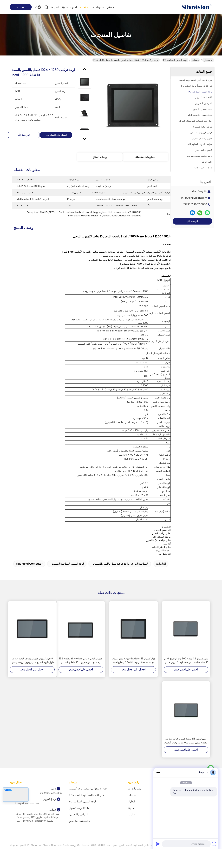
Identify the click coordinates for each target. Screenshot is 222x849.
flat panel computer (29, 564)
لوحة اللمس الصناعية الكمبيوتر (67, 564)
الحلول (74, 7)
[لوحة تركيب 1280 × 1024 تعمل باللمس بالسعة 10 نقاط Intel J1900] (132, 105)
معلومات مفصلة (145, 157)
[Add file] (214, 843)
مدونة (65, 7)
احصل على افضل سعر (56, 135)
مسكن (110, 7)
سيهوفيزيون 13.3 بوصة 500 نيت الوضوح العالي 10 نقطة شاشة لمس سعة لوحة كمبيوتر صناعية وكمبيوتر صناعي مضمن (186, 660)
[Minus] (158, 772)
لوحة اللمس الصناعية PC (175, 60)
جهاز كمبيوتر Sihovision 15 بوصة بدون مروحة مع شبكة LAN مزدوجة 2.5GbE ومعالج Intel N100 (133, 660)
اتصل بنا (55, 7)
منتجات (84, 7)
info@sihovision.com (194, 198)
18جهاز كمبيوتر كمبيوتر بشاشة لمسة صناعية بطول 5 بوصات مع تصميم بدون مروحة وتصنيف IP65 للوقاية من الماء (32, 660)
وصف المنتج (99, 157)
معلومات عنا (97, 7)
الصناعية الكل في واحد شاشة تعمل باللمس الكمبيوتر (120, 564)
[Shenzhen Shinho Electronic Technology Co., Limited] (196, 7)
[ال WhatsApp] (207, 213)
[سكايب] (192, 213)
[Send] (158, 843)
